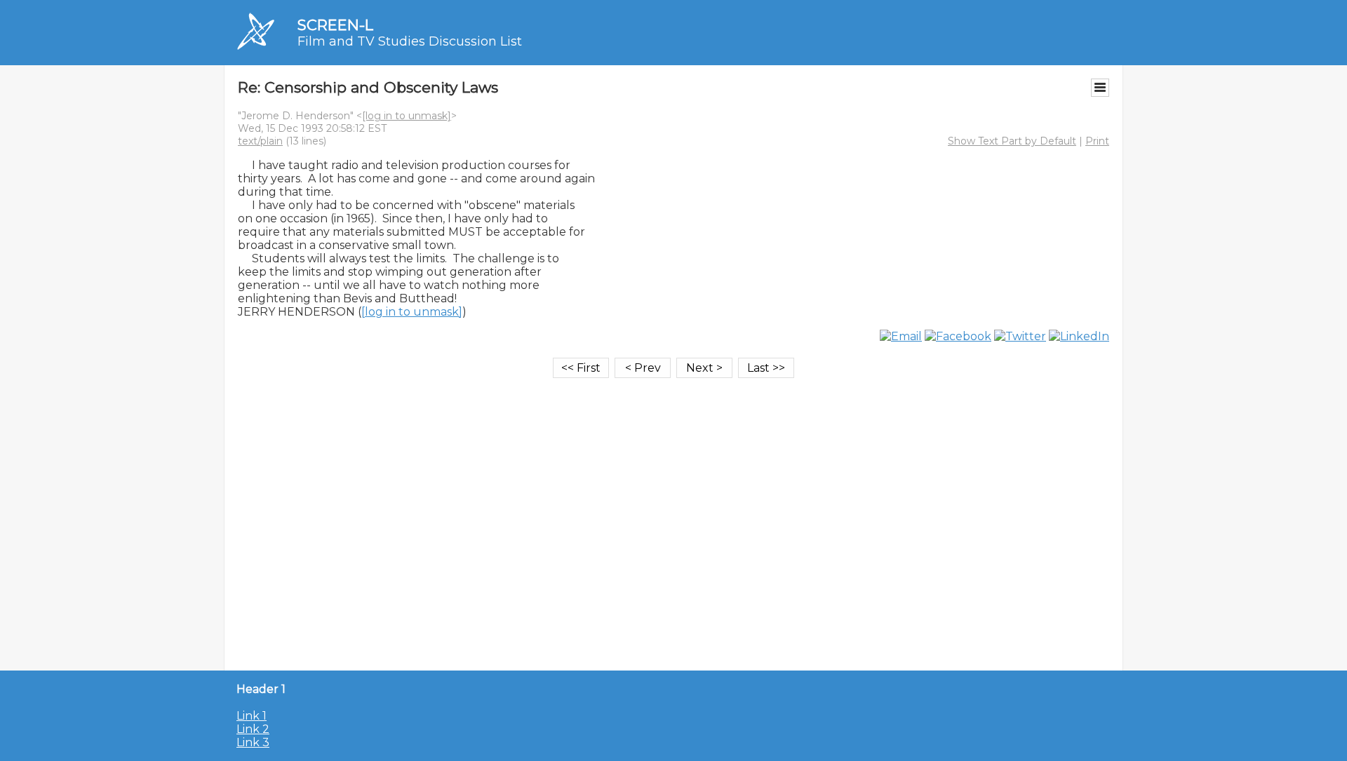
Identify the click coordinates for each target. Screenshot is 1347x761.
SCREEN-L (335, 25)
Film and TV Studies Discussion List (409, 41)
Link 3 (252, 742)
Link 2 (252, 729)
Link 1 (251, 715)
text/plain (260, 141)
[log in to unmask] (406, 115)
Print (1097, 141)
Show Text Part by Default (1012, 141)
